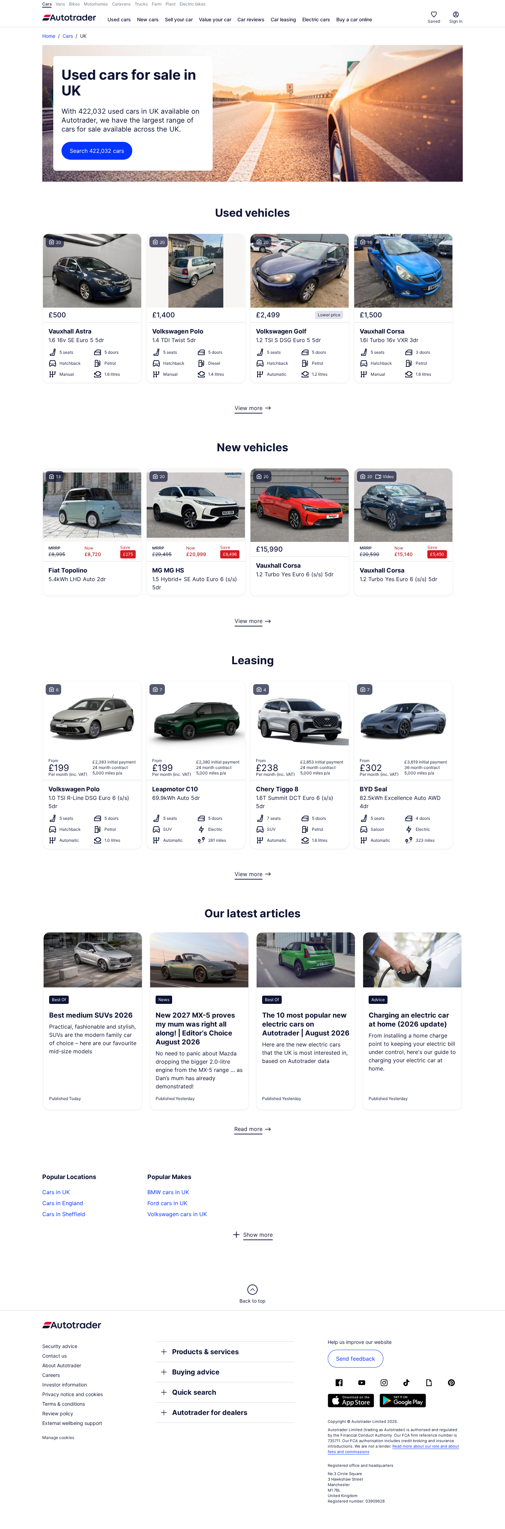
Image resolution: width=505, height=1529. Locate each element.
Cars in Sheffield (63, 1214)
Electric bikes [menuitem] (192, 4)
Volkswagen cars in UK (177, 1214)
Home (48, 36)
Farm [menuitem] (156, 4)
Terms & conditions (63, 1404)
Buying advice (196, 1372)
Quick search (194, 1392)
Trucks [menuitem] (141, 4)
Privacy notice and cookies (72, 1394)
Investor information (64, 1385)
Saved (434, 21)
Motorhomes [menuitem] (96, 4)
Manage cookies (58, 1437)
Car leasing (283, 19)
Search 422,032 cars (97, 150)
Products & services (205, 1352)
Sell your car (179, 19)
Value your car (215, 19)
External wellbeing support (72, 1423)
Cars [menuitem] (47, 4)
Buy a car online (354, 19)
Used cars (119, 19)
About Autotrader (61, 1365)
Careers (51, 1375)
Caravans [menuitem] (121, 4)
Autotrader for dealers (209, 1412)
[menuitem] (119, 20)
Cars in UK (56, 1192)
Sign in (455, 21)
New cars (148, 19)
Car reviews (251, 19)
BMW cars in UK (168, 1192)
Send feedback (355, 1358)
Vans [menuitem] (60, 4)
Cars (68, 36)
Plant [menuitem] (171, 4)
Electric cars (316, 19)
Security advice (59, 1346)
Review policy (57, 1413)
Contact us (54, 1356)
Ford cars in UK (167, 1203)
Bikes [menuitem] (74, 4)
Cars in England (62, 1203)
